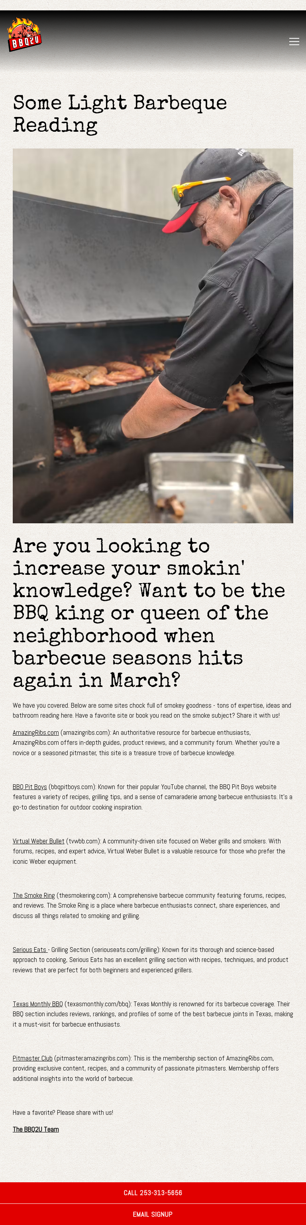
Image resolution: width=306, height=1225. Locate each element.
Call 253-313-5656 (153, 1192)
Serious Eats (30, 949)
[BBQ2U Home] (34, 34)
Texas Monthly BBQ (38, 1003)
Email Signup (153, 1214)
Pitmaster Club (33, 1058)
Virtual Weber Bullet (39, 841)
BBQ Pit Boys (30, 786)
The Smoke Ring (34, 895)
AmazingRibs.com (36, 732)
